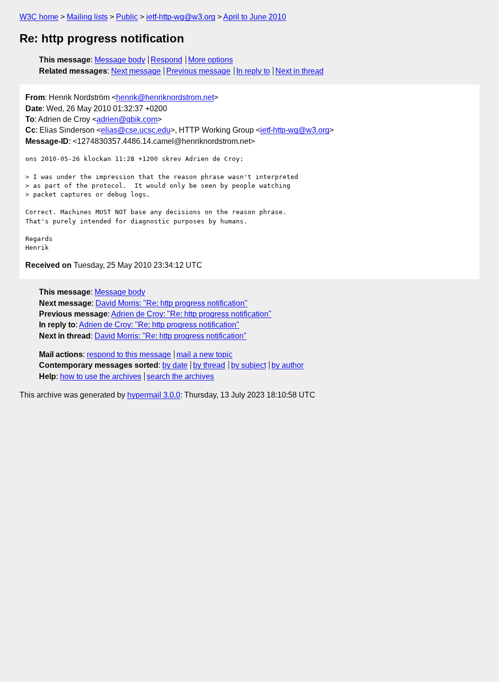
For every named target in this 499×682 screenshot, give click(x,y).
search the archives (180, 376)
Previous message (198, 71)
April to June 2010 (254, 17)
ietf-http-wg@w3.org (180, 17)
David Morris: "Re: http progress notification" (172, 303)
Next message (136, 71)
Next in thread (299, 71)
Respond (166, 60)
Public (127, 17)
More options (210, 60)
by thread (209, 365)
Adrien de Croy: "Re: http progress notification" (191, 314)
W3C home (38, 17)
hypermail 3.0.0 (153, 395)
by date (175, 365)
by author (287, 365)
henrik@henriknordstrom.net (165, 97)
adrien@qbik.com (126, 119)
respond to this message (129, 354)
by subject (248, 365)
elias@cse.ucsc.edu (136, 130)
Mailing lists (87, 17)
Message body (120, 60)
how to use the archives (100, 376)
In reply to (253, 71)
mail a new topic (204, 354)
